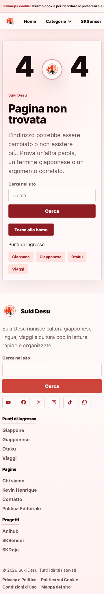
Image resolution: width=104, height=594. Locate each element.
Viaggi (18, 269)
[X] (39, 402)
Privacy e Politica (19, 579)
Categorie (56, 21)
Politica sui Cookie (59, 579)
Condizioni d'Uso (19, 586)
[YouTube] (8, 402)
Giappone (21, 257)
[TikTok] (69, 402)
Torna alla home (31, 229)
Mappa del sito (56, 586)
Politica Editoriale (21, 508)
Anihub (10, 531)
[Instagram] (54, 402)
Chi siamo (13, 481)
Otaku (76, 257)
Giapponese (51, 257)
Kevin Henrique (19, 490)
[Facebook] (23, 402)
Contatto (12, 499)
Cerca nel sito (22, 183)
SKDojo (10, 550)
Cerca (52, 211)
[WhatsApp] (84, 402)
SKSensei (13, 540)
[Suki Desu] (10, 21)
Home (30, 21)
